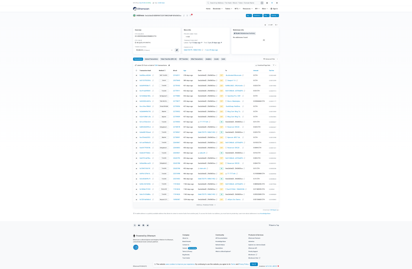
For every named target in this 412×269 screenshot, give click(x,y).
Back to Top (274, 225)
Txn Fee (271, 70)
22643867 (176, 143)
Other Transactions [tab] (197, 59)
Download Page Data (263, 65)
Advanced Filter (270, 59)
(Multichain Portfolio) (245, 33)
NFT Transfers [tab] (183, 59)
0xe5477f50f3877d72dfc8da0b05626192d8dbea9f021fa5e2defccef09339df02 (146, 148)
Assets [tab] (216, 59)
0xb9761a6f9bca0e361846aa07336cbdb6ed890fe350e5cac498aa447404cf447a (146, 158)
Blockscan (251, 254)
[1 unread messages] (190, 16)
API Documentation (221, 238)
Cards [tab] (223, 59)
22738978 (176, 127)
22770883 (176, 96)
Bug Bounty (186, 254)
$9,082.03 (143, 50)
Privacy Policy (243, 264)
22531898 (176, 174)
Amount (255, 70)
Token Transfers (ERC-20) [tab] (168, 59)
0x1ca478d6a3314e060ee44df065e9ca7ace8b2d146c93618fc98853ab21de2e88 (146, 143)
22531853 (176, 179)
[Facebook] (143, 225)
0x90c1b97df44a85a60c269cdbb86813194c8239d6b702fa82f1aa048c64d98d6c (146, 184)
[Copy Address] (184, 16)
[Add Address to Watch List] (265, 25)
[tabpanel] (206, 135)
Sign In (275, 9)
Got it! (254, 264)
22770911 (176, 91)
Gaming (273, 15)
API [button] (256, 9)
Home (208, 9)
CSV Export (273, 210)
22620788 (176, 163)
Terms (184, 251)
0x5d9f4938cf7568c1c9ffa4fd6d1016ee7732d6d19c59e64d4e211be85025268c (146, 86)
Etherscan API (252, 248)
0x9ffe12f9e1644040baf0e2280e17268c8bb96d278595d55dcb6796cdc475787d (146, 174)
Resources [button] (247, 9)
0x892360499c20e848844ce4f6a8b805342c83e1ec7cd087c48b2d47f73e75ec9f (146, 127)
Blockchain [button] (217, 9)
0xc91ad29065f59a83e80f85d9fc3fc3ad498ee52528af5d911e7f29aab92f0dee (146, 91)
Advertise (251, 241)
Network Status (220, 245)
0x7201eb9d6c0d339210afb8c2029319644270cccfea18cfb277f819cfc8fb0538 (146, 199)
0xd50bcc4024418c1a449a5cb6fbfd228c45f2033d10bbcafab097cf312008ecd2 (146, 75)
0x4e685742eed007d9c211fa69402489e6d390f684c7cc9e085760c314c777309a (146, 132)
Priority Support (253, 251)
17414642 (176, 184)
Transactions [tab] (138, 59)
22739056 (176, 106)
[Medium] (139, 225)
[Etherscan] (141, 9)
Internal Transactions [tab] (151, 59)
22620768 (176, 168)
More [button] (264, 9)
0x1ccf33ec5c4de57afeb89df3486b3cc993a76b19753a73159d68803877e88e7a (146, 122)
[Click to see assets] (177, 50)
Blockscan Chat (253, 258)
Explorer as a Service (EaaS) (256, 245)
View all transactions (205, 205)
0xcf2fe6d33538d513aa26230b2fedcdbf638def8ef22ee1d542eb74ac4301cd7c (146, 137)
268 (156, 65)
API (271, 25)
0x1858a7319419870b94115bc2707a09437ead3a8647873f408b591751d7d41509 (146, 189)
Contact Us (186, 245)
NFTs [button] (236, 9)
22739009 (176, 117)
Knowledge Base (265, 213)
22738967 (176, 132)
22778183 (176, 86)
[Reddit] (147, 225)
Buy (248, 15)
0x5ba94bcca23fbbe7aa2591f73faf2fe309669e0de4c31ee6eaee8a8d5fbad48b (146, 163)
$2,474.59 (142, 3)
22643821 (176, 153)
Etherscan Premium (254, 238)
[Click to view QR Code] (187, 16)
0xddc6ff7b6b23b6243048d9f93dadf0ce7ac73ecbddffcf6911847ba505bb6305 (146, 153)
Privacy (190, 251)
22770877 (176, 101)
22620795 (176, 158)
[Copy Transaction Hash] (153, 75)
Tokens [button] (227, 9)
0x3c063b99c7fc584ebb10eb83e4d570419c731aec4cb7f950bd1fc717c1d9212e (146, 179)
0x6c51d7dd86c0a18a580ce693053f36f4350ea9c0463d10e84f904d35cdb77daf (146, 194)
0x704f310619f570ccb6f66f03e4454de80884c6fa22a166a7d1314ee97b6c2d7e (146, 168)
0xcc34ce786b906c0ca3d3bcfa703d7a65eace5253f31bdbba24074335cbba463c (146, 106)
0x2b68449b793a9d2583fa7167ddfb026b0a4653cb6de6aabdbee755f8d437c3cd (146, 111)
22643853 (176, 148)
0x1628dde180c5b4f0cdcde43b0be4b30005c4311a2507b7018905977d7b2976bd (146, 96)
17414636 (176, 189)
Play (265, 15)
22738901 (176, 137)
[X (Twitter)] (134, 225)
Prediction (257, 15)
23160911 (176, 75)
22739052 (176, 111)
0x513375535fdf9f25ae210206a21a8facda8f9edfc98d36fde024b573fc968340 (146, 80)
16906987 (176, 199)
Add (188, 36)
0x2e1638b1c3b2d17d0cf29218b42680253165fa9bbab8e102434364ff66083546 (146, 117)
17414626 (176, 194)
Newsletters (219, 248)
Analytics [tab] (208, 59)
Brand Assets (187, 241)
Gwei (161, 3)
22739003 (176, 122)
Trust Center (186, 258)
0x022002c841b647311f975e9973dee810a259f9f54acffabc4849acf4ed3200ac (146, 101)
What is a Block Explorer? (223, 251)
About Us (185, 238)
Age (184, 70)
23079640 (176, 80)
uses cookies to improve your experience (180, 264)
